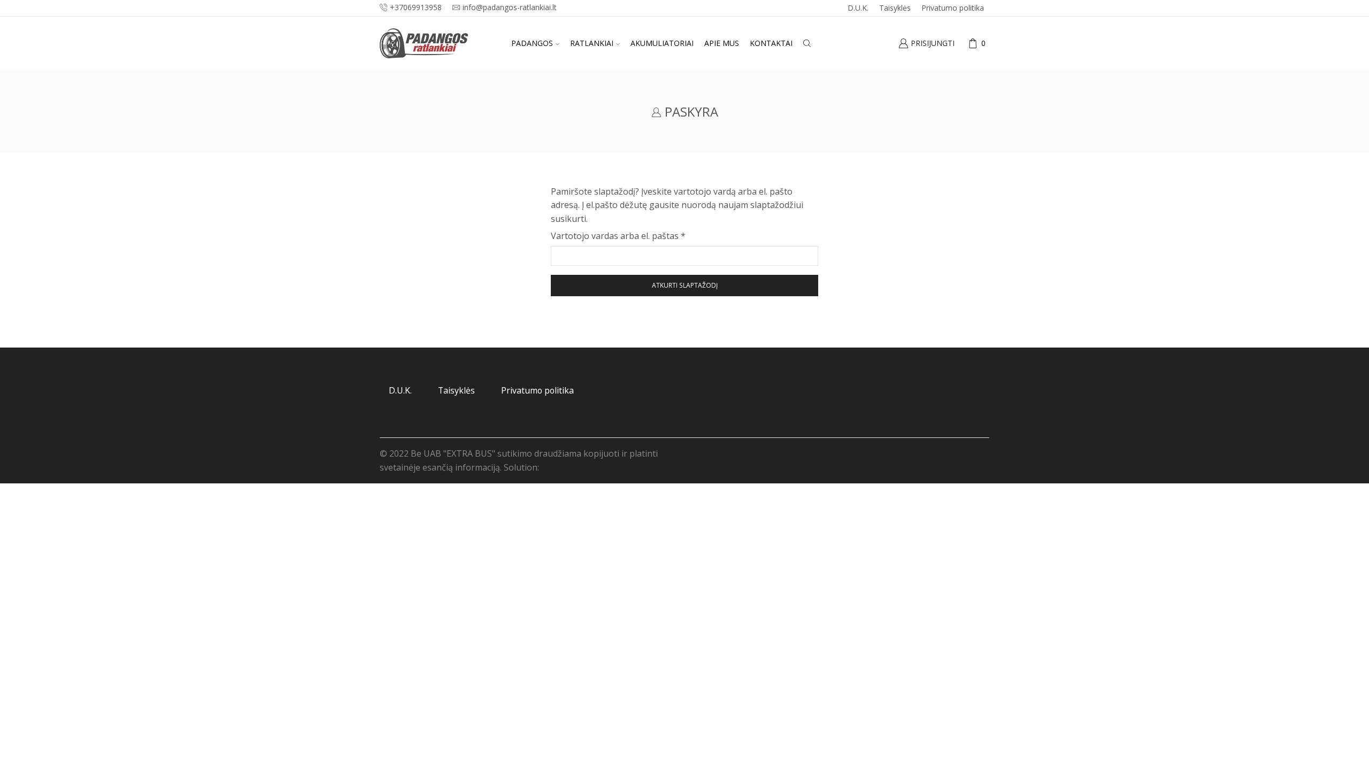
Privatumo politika (952, 8)
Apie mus (721, 43)
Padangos (532, 43)
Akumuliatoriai (662, 43)
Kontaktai (771, 43)
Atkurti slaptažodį (685, 285)
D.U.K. (858, 8)
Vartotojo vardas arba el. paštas (618, 235)
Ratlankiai (591, 43)
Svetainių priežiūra (579, 467)
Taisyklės (895, 8)
